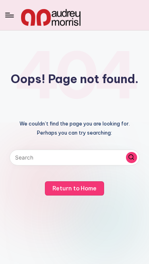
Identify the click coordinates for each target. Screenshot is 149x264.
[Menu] (9, 15)
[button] (131, 157)
